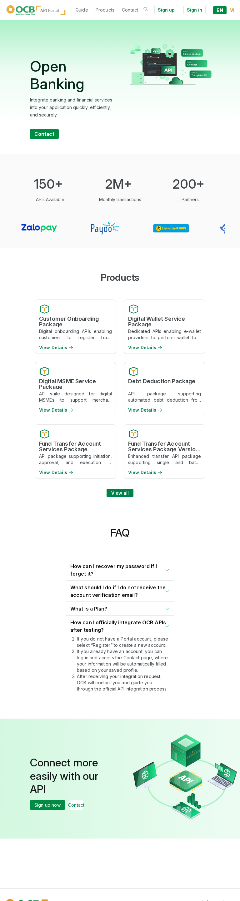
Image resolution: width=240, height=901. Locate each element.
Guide (82, 9)
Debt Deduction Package (162, 381)
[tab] (120, 568)
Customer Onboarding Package (69, 321)
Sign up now (47, 805)
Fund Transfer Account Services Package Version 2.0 (163, 446)
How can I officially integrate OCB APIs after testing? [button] (118, 626)
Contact (130, 9)
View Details (53, 347)
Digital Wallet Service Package (156, 321)
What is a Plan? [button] (89, 609)
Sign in (194, 9)
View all (120, 493)
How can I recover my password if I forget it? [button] (113, 570)
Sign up (166, 9)
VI (232, 10)
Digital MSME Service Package (67, 384)
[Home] (36, 10)
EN (220, 10)
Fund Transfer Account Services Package (70, 446)
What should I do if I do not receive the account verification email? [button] (118, 591)
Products (105, 9)
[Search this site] (145, 9)
